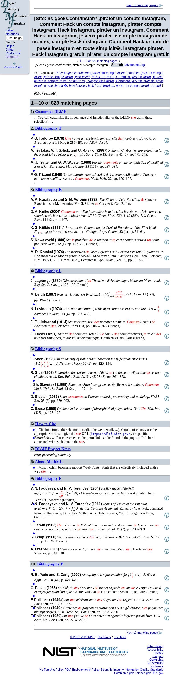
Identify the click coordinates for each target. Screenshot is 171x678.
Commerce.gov (124, 673)
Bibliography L (48, 271)
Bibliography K (48, 189)
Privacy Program (157, 654)
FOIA (68, 669)
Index (9, 30)
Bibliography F (48, 478)
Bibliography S (48, 349)
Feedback (120, 637)
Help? (10, 46)
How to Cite (45, 424)
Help (141, 65)
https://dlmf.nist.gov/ (110, 434)
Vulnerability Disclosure (155, 664)
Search (10, 42)
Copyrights (156, 659)
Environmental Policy (86, 669)
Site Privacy (155, 646)
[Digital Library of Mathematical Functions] (14, 14)
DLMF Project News (53, 448)
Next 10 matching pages (142, 5)
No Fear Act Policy (51, 669)
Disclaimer (104, 637)
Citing (10, 49)
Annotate (12, 56)
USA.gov (157, 673)
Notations (12, 34)
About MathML (49, 461)
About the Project (13, 67)
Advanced (130, 65)
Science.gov (143, 673)
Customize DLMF (50, 111)
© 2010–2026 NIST (82, 637)
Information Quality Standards (144, 669)
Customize (13, 53)
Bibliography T (48, 128)
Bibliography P (50, 564)
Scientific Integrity (112, 669)
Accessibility (155, 649)
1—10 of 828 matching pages (99, 61)
